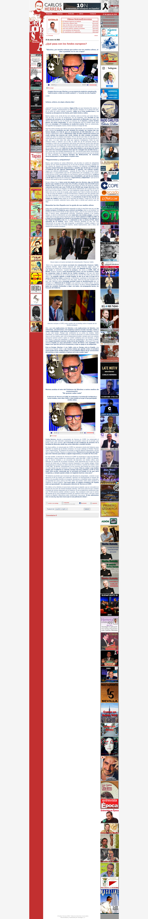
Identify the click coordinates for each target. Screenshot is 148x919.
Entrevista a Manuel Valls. (70, 23)
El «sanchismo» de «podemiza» (72, 32)
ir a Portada (49, 35)
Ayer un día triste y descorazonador (73, 25)
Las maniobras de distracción (71, 30)
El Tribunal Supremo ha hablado (72, 21)
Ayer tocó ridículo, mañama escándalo (74, 28)
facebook (83, 503)
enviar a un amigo (53, 503)
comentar (66, 502)
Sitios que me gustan (110, 26)
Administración (109, 17)
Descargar (51, 88)
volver (96, 35)
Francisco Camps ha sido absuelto (73, 26)
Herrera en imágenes (110, 23)
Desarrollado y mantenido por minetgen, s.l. (73, 917)
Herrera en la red (108, 20)
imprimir (94, 503)
